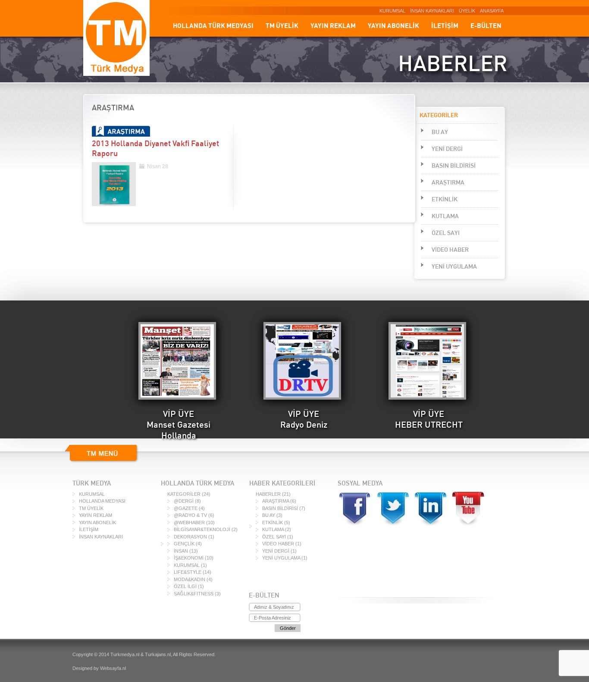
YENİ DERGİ (447, 149)
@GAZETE (185, 508)
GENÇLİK (184, 543)
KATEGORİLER (184, 494)
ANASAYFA (492, 10)
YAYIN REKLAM (333, 26)
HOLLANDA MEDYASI (102, 501)
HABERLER (268, 494)
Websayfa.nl (113, 668)
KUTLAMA (445, 216)
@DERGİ (184, 501)
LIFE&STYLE (187, 572)
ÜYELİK (467, 10)
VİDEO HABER (450, 249)
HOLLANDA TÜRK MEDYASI (213, 26)
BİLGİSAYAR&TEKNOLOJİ (202, 529)
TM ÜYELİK (282, 26)
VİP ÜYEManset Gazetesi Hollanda (178, 424)
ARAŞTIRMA (448, 182)
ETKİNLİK (444, 199)
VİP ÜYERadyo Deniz (303, 419)
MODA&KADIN (189, 579)
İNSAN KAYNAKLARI (432, 10)
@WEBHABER (189, 522)
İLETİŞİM (444, 26)
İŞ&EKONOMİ (189, 557)
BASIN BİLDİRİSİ (454, 165)
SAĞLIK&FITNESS (193, 593)
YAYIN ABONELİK (393, 26)
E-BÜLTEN (485, 26)
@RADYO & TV (190, 515)
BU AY (440, 132)
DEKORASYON (190, 536)
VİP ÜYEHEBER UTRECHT (429, 419)
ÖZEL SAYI (446, 233)
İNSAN (181, 551)
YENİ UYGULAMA (454, 266)
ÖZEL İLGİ (185, 586)
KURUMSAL (392, 10)
